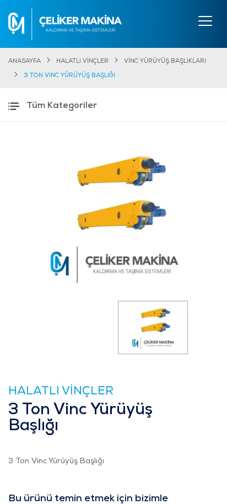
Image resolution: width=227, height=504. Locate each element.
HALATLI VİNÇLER (82, 61)
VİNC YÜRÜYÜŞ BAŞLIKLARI (165, 61)
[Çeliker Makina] (65, 24)
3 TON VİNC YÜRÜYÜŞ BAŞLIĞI (69, 76)
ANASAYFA (24, 61)
